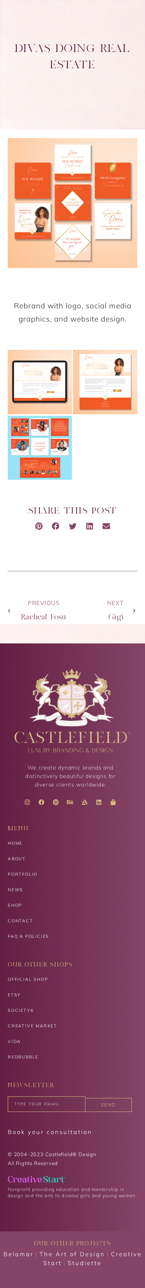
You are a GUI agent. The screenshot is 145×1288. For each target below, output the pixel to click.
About (17, 858)
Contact (20, 920)
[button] (39, 526)
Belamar (18, 1254)
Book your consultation (50, 1132)
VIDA (14, 1041)
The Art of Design (72, 1254)
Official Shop (28, 979)
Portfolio (23, 874)
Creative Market (32, 1026)
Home (15, 843)
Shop (15, 905)
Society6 (21, 1010)
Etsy (14, 995)
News (15, 889)
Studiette (85, 1263)
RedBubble (23, 1057)
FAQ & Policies (28, 936)
